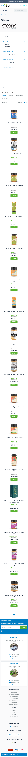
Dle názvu (4, 95)
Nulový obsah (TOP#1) (9, 62)
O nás (14, 712)
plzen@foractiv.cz (15, 682)
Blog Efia (14, 720)
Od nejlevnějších (19, 95)
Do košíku (14, 132)
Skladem (6, 36)
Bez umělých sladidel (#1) (10, 54)
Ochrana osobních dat (14, 698)
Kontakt (14, 714)
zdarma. (21, 1)
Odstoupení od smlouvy (14, 704)
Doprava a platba (14, 692)
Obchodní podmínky (14, 696)
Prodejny (14, 710)
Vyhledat (25, 10)
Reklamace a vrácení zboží (14, 694)
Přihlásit (23, 627)
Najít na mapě (14, 658)
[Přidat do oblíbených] (25, 106)
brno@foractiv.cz (15, 656)
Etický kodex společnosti (14, 700)
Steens (6, 78)
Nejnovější (11, 95)
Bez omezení (7, 46)
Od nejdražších (5, 98)
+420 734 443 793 (15, 680)
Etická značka (7, 70)
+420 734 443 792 (15, 654)
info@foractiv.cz (15, 726)
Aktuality (14, 718)
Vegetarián (7, 44)
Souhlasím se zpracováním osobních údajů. (10, 631)
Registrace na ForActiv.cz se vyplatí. (10, 754)
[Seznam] (26, 102)
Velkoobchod (14, 702)
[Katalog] (24, 102)
